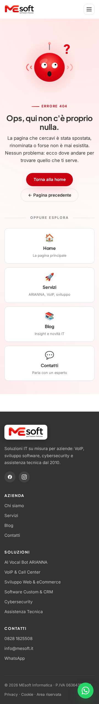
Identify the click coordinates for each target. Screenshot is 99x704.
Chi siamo (14, 505)
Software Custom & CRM (28, 591)
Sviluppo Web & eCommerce (32, 582)
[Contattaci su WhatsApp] (86, 691)
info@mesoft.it (18, 648)
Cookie (27, 694)
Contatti (12, 535)
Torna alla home (50, 179)
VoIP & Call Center (22, 572)
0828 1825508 (18, 638)
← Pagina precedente (49, 195)
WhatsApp (14, 658)
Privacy (11, 694)
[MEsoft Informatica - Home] (19, 9)
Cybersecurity (18, 601)
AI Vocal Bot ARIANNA (25, 562)
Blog (8, 525)
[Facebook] (9, 476)
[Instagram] (24, 476)
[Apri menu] (89, 9)
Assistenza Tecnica (23, 611)
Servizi (11, 515)
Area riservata (49, 694)
